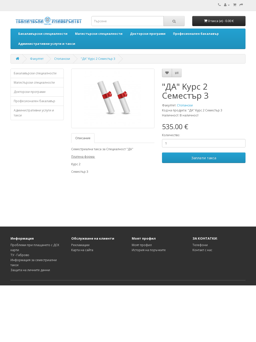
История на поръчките (149, 250)
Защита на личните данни (30, 270)
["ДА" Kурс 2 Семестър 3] (113, 98)
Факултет (37, 59)
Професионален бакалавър (34, 101)
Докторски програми (30, 92)
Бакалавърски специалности (35, 73)
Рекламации (80, 245)
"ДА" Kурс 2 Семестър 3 (98, 59)
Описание (82, 138)
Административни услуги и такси (34, 112)
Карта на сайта (82, 250)
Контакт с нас (202, 250)
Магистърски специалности (34, 82)
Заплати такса (203, 157)
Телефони (200, 245)
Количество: (171, 135)
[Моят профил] (227, 5)
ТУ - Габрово (19, 255)
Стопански (62, 59)
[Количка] (234, 5)
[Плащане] (241, 5)
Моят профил (142, 245)
